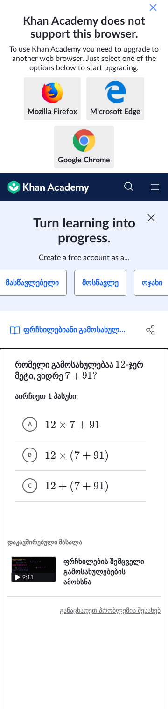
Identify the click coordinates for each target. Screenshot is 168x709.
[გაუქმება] (153, 7)
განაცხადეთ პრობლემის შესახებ (110, 611)
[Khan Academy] (44, 187)
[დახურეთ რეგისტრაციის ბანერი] (151, 217)
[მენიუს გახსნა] (155, 187)
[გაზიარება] (151, 330)
